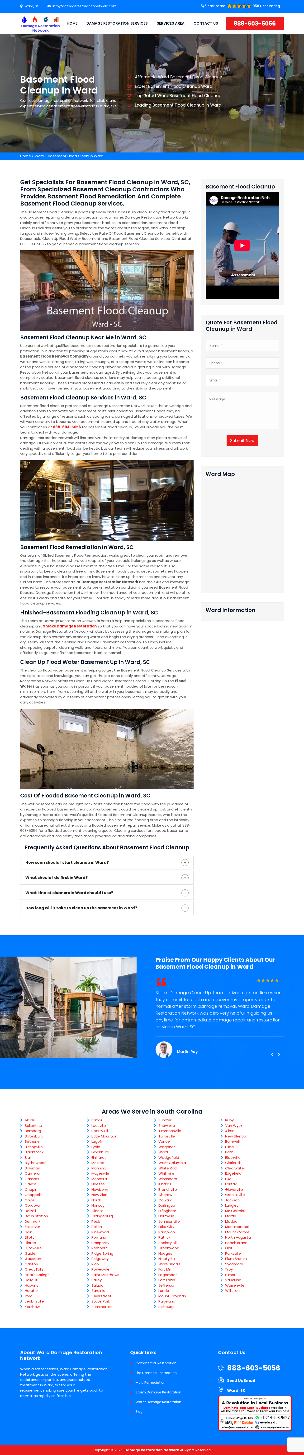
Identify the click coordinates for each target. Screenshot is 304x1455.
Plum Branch (236, 1258)
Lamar (96, 1120)
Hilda (229, 1146)
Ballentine (33, 1125)
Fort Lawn (166, 1279)
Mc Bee (97, 1162)
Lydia (95, 1146)
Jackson (232, 1200)
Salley (96, 1279)
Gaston (31, 1264)
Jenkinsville (34, 1301)
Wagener (166, 1146)
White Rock (168, 1168)
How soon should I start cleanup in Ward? (67, 862)
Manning (98, 1168)
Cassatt (32, 1178)
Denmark (32, 1221)
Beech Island (236, 1242)
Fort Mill (164, 1269)
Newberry (99, 1189)
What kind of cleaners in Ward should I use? (69, 892)
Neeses (98, 1184)
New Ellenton (236, 1136)
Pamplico (166, 1232)
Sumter (164, 1120)
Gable (30, 1253)
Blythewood (35, 1162)
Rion (95, 1264)
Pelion (96, 1226)
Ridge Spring (102, 1253)
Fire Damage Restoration (156, 1372)
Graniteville (235, 1194)
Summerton (102, 1306)
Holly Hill (31, 1279)
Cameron (33, 1173)
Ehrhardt (98, 1157)
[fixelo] (40, 23)
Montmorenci (237, 1226)
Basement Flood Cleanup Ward (75, 155)
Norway (97, 1205)
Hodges (165, 1253)
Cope (30, 1200)
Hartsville (166, 1215)
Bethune (32, 1141)
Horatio (31, 1290)
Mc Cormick (235, 1210)
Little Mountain (104, 1136)
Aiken (229, 1130)
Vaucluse (233, 1279)
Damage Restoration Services (117, 23)
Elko (228, 1178)
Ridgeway (100, 1258)
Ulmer (230, 1274)
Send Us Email (241, 1380)
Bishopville (34, 1146)
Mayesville (100, 1173)
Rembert (99, 1247)
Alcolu (30, 1120)
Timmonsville (169, 1130)
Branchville (167, 1189)
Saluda (97, 1285)
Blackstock (34, 1152)
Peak (95, 1221)
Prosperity (100, 1242)
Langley (231, 1205)
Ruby (229, 1120)
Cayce (30, 1184)
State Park (100, 1301)
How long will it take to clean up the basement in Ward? (81, 908)
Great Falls (34, 1269)
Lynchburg (100, 1152)
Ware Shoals (169, 1264)
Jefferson (167, 1285)
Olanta (97, 1210)
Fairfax (231, 1184)
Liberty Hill (100, 1130)
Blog (139, 1411)
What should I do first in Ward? (56, 877)
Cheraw (165, 1194)
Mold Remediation (151, 1382)
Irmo (29, 1296)
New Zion (99, 1194)
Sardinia (98, 1290)
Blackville (233, 1157)
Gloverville (234, 1189)
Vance (164, 1141)
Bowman (32, 1168)
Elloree (30, 1242)
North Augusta (238, 1237)
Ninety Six (166, 1258)
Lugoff (97, 1141)
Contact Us (206, 23)
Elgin (28, 1232)
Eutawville (33, 1247)
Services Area (171, 23)
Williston (232, 1290)
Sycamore (234, 1264)
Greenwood (168, 1247)
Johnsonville (169, 1221)
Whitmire (166, 1173)
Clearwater (235, 1168)
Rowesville (100, 1269)
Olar (228, 1247)
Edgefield (233, 1173)
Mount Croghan (172, 1296)
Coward (165, 1200)
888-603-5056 (255, 23)
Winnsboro (167, 1178)
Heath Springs (37, 1274)
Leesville (98, 1125)
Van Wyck (233, 1125)
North (96, 1200)
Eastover (32, 1226)
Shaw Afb (166, 1125)
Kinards (164, 1184)
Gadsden (33, 1258)
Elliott (29, 1237)
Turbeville (166, 1136)
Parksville (233, 1253)
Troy (229, 1269)
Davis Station (36, 1215)
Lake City (166, 1226)
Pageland (166, 1301)
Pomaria (98, 1237)
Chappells (34, 1194)
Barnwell (232, 1141)
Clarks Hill (233, 1162)
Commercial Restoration (156, 1363)
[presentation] (272, 1055)
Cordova (32, 1205)
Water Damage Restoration (158, 1402)
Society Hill (167, 1242)
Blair (28, 1157)
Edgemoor (167, 1274)
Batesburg (34, 1136)
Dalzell (30, 1210)
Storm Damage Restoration (158, 1392)
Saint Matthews (105, 1274)
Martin (230, 1215)
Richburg (166, 1306)
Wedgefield (168, 1157)
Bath (229, 1152)
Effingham (167, 1210)
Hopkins (31, 1285)
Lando (163, 1290)
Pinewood (100, 1232)
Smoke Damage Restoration (70, 626)
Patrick (164, 1237)
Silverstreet (101, 1296)
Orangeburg (102, 1215)
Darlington (167, 1205)
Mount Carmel (237, 1232)
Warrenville (234, 1285)
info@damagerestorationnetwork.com (84, 6)
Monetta (99, 1178)
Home (72, 23)
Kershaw (32, 1306)
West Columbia (172, 1162)
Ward (39, 155)
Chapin (31, 1189)
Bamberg (33, 1130)
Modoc (231, 1221)
